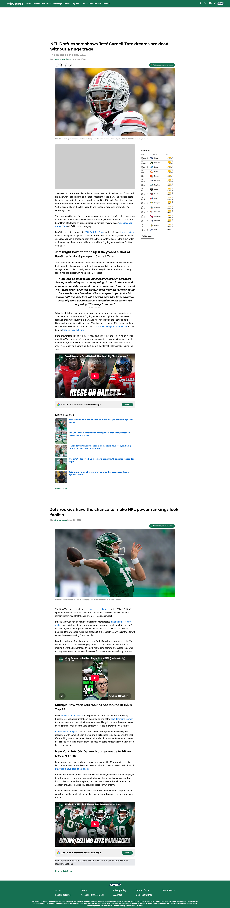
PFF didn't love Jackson (71, 715)
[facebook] (200, 3)
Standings (57, 4)
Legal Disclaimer (63, 895)
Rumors (36, 4)
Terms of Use (142, 890)
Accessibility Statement (92, 895)
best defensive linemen (122, 719)
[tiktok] (215, 3)
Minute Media (42, 901)
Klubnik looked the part (66, 731)
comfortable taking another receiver (110, 326)
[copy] (70, 65)
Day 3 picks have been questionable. (72, 769)
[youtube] (210, 3)
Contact (84, 890)
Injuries (76, 4)
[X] (205, 3)
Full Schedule (147, 236)
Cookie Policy (168, 890)
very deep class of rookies (98, 609)
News (28, 4)
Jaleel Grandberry (62, 59)
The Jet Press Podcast (91, 4)
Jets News (67, 871)
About (58, 890)
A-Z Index (117, 895)
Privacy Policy (119, 890)
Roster (67, 4)
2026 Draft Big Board (94, 232)
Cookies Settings (144, 895)
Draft (65, 488)
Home (57, 488)
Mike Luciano (128, 232)
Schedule (46, 4)
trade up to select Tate (73, 330)
